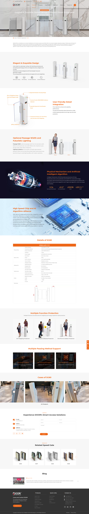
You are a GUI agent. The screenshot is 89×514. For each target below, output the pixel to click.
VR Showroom (52, 502)
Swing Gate (37, 497)
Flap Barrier (37, 501)
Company (40, 5)
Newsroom (55, 5)
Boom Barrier (37, 507)
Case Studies (47, 5)
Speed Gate (37, 496)
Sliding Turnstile (38, 502)
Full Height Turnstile (39, 504)
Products (34, 5)
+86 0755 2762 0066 (20, 424)
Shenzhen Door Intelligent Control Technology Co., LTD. (28, 512)
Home (28, 5)
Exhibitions (51, 499)
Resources (62, 5)
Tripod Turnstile (38, 499)
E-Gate (36, 506)
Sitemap (67, 512)
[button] (14, 392)
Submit (44, 434)
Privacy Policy (73, 512)
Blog (44, 473)
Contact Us (69, 5)
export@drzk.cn (19, 420)
